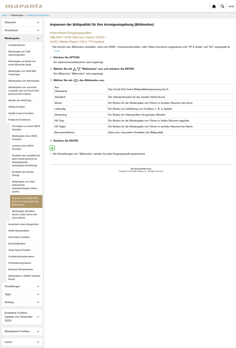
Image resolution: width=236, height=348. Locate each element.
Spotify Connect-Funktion (21, 113)
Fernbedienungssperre (19, 263)
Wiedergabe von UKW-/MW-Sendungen (22, 73)
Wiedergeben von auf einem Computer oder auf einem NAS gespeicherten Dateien (23, 90)
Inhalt (231, 6)
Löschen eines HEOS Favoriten (23, 147)
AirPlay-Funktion (16, 107)
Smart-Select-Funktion (19, 250)
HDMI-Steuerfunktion (18, 230)
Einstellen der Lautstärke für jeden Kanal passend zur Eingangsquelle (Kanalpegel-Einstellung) (26, 160)
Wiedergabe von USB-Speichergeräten (19, 53)
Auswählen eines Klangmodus (23, 224)
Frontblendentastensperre (21, 256)
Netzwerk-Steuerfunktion (20, 269)
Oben (4, 15)
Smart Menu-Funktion (19, 237)
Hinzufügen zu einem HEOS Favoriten (26, 128)
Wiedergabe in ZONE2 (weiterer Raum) (24, 278)
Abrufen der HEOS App (19, 100)
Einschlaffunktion (16, 243)
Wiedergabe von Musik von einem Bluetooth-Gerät (22, 63)
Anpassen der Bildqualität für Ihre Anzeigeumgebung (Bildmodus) (25, 201)
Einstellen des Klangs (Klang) (23, 174)
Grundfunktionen (16, 45)
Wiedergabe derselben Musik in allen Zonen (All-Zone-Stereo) (24, 214)
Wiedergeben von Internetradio (23, 81)
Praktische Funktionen (38, 15)
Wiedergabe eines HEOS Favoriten (24, 138)
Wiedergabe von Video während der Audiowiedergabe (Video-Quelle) (25, 186)
